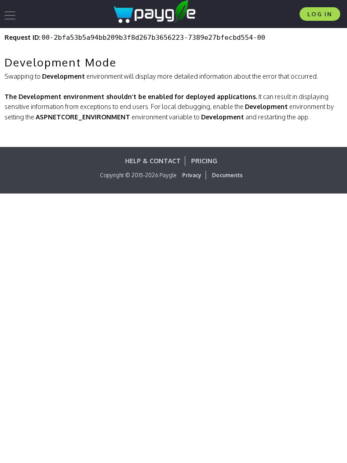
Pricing (204, 161)
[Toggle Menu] (12, 15)
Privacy (192, 175)
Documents (227, 175)
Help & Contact (153, 161)
